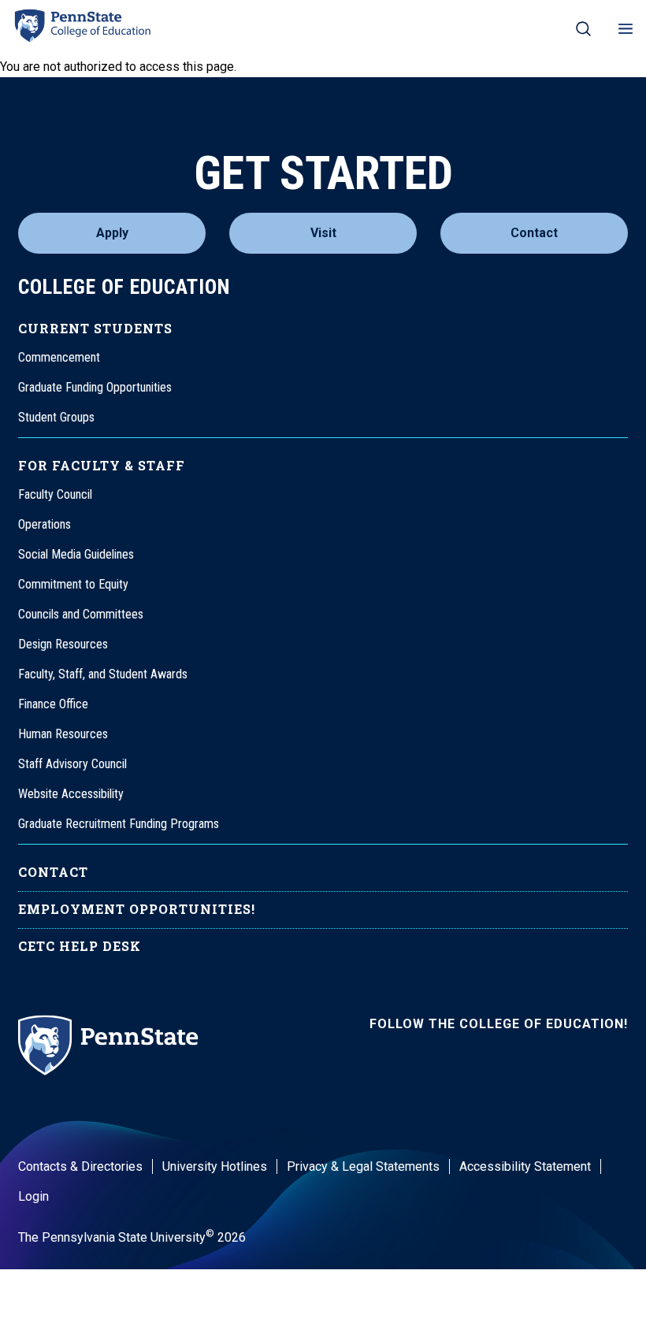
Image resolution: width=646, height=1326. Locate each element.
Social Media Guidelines (76, 554)
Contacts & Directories (80, 1166)
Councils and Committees (80, 614)
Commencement (59, 357)
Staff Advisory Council (72, 763)
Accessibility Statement (525, 1166)
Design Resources (63, 644)
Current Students (95, 328)
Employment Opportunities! (136, 909)
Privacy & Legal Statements (363, 1166)
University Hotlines (214, 1166)
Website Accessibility (71, 793)
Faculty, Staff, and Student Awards (102, 674)
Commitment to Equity (73, 584)
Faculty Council (55, 494)
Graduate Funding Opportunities (95, 387)
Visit (323, 232)
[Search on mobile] (583, 28)
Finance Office (53, 703)
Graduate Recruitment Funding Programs (118, 823)
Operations (44, 524)
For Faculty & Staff (101, 465)
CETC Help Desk (79, 946)
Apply (112, 232)
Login (33, 1196)
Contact (534, 232)
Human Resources (63, 733)
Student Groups (56, 417)
